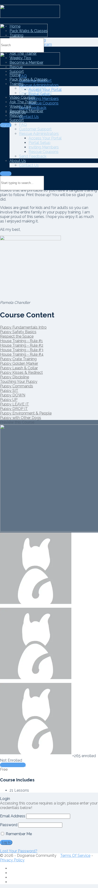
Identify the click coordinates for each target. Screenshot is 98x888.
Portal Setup (39, 142)
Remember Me (18, 834)
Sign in (5, 125)
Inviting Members (44, 98)
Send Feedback (32, 107)
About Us (18, 160)
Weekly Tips (20, 106)
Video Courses (22, 97)
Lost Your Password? (18, 851)
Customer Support (35, 129)
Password (8, 825)
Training (16, 84)
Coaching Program (35, 93)
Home (15, 75)
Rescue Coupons (44, 103)
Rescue (16, 67)
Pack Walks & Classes (29, 79)
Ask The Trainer (23, 102)
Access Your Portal (45, 138)
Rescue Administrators (39, 85)
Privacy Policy (12, 860)
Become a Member (26, 111)
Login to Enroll (13, 765)
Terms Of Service (75, 855)
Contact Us (29, 116)
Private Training (32, 88)
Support (17, 71)
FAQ (23, 76)
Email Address (12, 816)
